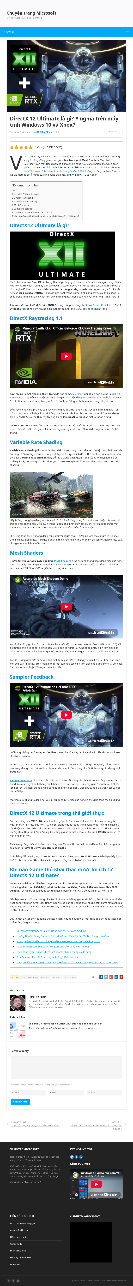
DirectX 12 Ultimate (29, 977)
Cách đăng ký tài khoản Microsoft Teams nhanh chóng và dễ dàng (54, 951)
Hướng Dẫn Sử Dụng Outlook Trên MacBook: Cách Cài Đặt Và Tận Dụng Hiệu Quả (63, 936)
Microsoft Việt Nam (19, 1230)
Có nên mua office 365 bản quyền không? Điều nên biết (48, 957)
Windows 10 (16, 1243)
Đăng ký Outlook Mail (20, 1257)
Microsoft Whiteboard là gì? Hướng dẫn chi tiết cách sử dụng (51, 930)
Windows (15, 977)
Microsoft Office (18, 1250)
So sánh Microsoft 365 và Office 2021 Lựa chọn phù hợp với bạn (53, 946)
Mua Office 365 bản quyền (23, 1223)
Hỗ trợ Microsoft (18, 1237)
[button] (66, 32)
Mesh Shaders (21, 205)
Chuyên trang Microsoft (85, 1216)
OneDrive (15, 1264)
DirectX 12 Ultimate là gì (50, 977)
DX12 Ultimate (70, 977)
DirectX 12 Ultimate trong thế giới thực (34, 212)
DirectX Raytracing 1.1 (25, 197)
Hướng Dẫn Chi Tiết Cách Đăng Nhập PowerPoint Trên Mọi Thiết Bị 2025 (58, 941)
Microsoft (78, 393)
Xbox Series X (94, 305)
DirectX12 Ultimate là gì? (26, 194)
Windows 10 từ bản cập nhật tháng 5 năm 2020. (57, 171)
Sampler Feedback (23, 208)
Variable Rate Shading (25, 201)
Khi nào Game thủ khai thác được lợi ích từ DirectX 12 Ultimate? (46, 216)
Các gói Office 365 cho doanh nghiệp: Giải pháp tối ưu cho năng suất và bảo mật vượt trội (67, 962)
